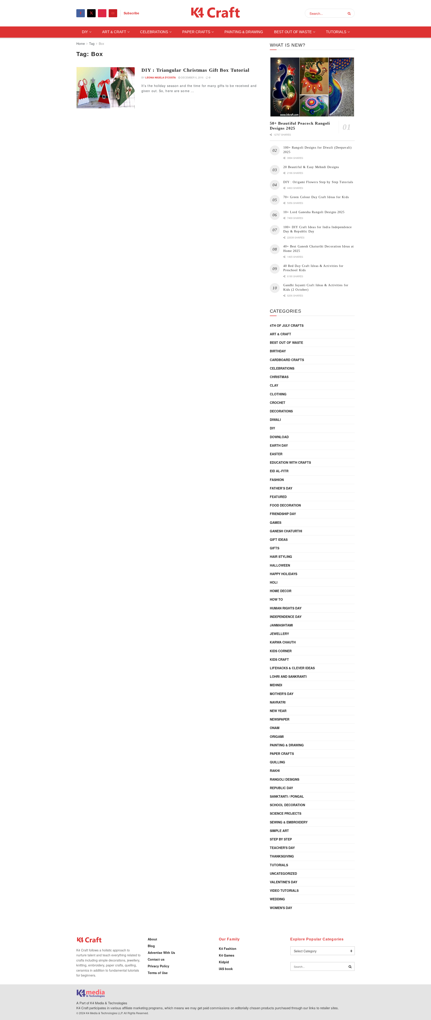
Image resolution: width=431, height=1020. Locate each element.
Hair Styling (281, 556)
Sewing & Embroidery (289, 822)
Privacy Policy (158, 966)
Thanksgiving (282, 856)
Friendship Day (283, 513)
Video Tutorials (284, 890)
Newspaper (279, 719)
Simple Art (279, 830)
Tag (92, 43)
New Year (278, 710)
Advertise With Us (161, 952)
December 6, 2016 (191, 77)
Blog (151, 946)
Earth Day (279, 445)
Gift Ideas (279, 539)
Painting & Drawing (243, 32)
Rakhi (275, 770)
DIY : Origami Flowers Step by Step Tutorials (318, 182)
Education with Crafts (290, 462)
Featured (278, 496)
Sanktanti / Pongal (287, 796)
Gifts (274, 548)
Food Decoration (285, 505)
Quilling (277, 762)
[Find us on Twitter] (91, 13)
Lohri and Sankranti (288, 676)
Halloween (280, 565)
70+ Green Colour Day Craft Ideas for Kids (316, 197)
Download (279, 437)
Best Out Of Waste (293, 32)
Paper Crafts (196, 32)
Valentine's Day (283, 882)
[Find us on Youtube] (113, 13)
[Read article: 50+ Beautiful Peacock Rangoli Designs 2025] (312, 87)
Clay (274, 385)
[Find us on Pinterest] (102, 13)
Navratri (278, 702)
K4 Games (226, 955)
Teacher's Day (282, 847)
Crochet (277, 402)
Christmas (279, 377)
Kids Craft (279, 659)
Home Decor (280, 591)
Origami (277, 736)
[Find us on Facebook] (80, 13)
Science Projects (285, 813)
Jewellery (279, 633)
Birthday (278, 351)
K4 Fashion (227, 948)
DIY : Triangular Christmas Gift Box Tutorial (195, 70)
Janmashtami (281, 625)
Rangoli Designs (284, 779)
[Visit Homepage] (216, 13)
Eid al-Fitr (279, 471)
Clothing (278, 394)
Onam (274, 727)
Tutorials (336, 32)
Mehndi (276, 685)
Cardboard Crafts (287, 359)
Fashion (277, 479)
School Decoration (287, 805)
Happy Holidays (283, 574)
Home (80, 43)
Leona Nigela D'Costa (160, 77)
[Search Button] (350, 13)
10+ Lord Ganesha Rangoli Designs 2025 (314, 212)
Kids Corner (281, 651)
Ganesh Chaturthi (286, 531)
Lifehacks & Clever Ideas (292, 668)
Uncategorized (283, 873)
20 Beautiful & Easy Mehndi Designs (311, 167)
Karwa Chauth (283, 642)
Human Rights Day (285, 608)
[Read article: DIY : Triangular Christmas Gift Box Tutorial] (105, 87)
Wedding (277, 899)
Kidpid (224, 962)
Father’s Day (281, 488)
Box (101, 43)
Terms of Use (158, 972)
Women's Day (281, 907)
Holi (273, 582)
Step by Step (281, 839)
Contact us (156, 959)
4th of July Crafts (286, 325)
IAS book (226, 968)
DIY (85, 32)
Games (275, 522)
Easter (276, 454)
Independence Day (285, 616)
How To (276, 599)
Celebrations (154, 32)
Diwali (275, 419)
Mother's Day (281, 693)
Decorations (281, 411)
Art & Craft (114, 32)
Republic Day (281, 788)
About (152, 939)
